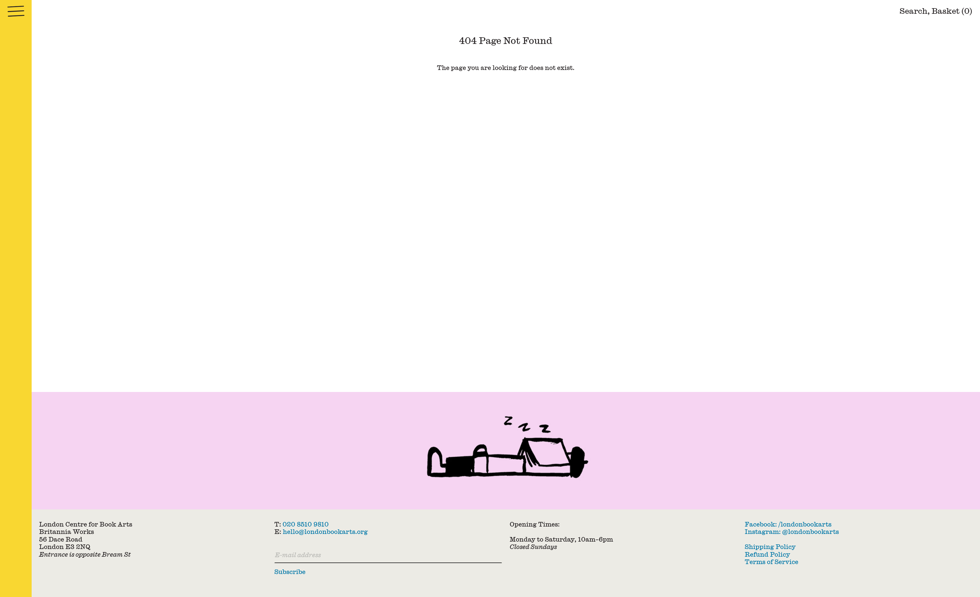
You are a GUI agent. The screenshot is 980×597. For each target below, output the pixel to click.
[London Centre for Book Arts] (506, 450)
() (952, 10)
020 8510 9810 (306, 524)
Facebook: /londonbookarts (788, 524)
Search (913, 10)
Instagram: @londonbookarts (792, 531)
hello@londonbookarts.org (325, 531)
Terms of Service (771, 561)
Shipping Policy (770, 546)
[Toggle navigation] (16, 11)
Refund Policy (767, 554)
